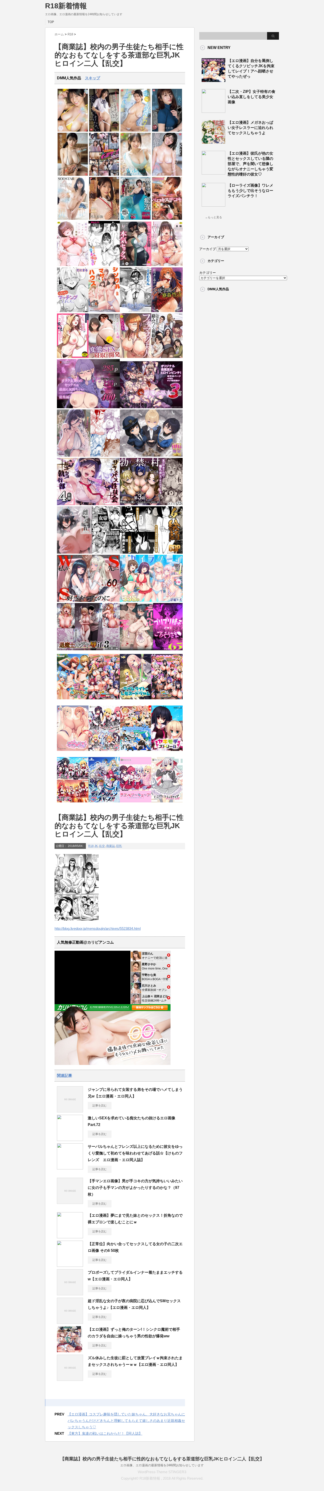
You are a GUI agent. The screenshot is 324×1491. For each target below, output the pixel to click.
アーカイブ (207, 249)
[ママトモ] (72, 752)
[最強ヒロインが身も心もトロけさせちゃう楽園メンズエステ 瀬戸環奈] (72, 130)
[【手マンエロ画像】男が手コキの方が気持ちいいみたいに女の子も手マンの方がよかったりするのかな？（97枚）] (70, 1202)
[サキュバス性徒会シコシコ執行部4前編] (88, 504)
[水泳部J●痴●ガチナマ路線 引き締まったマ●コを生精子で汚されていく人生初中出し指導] (135, 219)
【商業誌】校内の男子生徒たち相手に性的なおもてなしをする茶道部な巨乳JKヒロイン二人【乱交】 (162, 1458)
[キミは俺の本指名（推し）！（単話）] (104, 265)
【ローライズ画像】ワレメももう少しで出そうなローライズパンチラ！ (250, 190)
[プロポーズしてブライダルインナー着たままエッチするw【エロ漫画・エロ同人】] (70, 1293)
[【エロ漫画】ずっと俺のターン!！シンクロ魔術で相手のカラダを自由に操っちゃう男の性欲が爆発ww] (70, 1350)
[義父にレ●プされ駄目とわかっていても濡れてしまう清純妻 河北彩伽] (167, 130)
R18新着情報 (66, 6)
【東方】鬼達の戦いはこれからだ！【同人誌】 (105, 1433)
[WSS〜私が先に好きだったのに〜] (88, 601)
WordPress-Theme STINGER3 (162, 1472)
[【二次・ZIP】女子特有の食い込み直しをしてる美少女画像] (213, 111)
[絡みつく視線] (167, 357)
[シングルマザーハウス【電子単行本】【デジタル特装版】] (104, 311)
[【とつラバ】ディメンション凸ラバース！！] (104, 804)
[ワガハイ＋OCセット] (72, 804)
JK (96, 846)
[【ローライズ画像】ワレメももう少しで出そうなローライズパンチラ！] (213, 205)
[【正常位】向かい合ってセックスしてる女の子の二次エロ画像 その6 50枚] (70, 1265)
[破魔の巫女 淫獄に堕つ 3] (151, 407)
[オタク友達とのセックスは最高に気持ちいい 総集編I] (88, 407)
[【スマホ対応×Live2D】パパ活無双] (151, 456)
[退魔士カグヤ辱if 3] (88, 649)
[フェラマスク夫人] (135, 357)
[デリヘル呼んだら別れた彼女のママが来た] (151, 649)
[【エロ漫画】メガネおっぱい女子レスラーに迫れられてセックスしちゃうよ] (213, 142)
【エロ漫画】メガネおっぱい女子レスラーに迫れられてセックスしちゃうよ (250, 127)
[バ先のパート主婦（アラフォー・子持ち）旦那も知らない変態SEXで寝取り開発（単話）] (104, 357)
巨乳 (119, 846)
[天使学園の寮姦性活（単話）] (167, 311)
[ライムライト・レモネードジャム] (135, 701)
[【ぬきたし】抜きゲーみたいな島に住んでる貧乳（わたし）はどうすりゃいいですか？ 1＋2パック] (135, 752)
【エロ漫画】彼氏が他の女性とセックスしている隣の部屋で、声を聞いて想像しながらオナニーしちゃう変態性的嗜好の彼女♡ (250, 163)
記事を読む (100, 1105)
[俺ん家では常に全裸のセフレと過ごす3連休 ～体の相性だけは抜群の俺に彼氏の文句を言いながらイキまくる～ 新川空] (72, 219)
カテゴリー (207, 273)
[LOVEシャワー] (167, 265)
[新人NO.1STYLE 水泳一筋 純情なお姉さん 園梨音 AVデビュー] (135, 175)
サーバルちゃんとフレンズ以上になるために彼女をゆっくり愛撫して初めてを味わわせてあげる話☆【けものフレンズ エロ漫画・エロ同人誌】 (135, 1153)
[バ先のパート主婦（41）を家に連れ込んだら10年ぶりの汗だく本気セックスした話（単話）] (135, 265)
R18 (91, 846)
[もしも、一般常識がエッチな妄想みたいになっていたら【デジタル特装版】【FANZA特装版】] (72, 357)
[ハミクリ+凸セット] (104, 752)
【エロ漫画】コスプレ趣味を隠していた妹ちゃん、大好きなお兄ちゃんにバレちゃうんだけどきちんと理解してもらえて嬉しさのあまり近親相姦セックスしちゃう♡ (126, 1420)
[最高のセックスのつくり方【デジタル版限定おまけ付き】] (72, 265)
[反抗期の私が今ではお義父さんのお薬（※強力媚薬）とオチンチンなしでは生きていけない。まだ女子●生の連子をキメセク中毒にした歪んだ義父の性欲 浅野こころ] (104, 130)
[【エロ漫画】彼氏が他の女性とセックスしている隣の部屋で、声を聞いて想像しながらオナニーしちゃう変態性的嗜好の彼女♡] (213, 173)
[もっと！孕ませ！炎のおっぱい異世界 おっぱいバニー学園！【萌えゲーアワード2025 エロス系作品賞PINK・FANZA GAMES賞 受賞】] (167, 701)
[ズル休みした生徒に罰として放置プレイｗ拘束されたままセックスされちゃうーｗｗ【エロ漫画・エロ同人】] (70, 1379)
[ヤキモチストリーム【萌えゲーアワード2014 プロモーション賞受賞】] (167, 752)
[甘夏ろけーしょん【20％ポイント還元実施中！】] (72, 701)
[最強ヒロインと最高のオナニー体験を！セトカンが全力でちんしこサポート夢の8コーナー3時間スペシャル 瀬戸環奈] (135, 130)
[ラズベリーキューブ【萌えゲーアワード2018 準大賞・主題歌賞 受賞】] (135, 804)
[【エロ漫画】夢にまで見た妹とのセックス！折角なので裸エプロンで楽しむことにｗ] (70, 1236)
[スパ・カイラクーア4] (151, 601)
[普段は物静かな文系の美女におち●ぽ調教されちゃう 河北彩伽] (104, 219)
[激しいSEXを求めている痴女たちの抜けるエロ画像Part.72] (70, 1139)
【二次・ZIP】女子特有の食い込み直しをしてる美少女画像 (251, 97)
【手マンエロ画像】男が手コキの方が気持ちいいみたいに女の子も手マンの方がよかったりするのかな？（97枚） (135, 1187)
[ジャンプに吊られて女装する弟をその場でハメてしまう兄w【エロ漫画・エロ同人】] (70, 1110)
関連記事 (64, 1075)
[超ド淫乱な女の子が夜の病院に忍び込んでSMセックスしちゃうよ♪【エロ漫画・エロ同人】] (70, 1322)
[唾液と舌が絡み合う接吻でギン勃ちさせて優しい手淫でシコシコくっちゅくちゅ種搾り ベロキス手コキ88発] (167, 219)
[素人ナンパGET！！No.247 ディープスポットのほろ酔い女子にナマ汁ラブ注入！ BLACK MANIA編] (104, 175)
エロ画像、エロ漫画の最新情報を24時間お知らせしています (162, 1465)
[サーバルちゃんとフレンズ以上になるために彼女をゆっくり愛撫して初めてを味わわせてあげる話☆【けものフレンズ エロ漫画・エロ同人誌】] (70, 1167)
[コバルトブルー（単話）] (135, 311)
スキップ (92, 78)
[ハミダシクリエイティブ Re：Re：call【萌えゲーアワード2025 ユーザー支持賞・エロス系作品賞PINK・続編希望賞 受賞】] (167, 804)
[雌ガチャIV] (88, 553)
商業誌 (110, 846)
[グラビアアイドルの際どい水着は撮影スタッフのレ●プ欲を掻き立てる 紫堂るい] (72, 175)
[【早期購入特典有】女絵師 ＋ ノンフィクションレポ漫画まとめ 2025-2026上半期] (151, 553)
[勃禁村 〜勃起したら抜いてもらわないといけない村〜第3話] (151, 504)
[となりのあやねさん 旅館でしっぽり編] (88, 456)
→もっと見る (213, 217)
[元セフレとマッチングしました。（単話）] (72, 311)
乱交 (102, 846)
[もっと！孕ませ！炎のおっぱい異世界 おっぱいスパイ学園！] (104, 701)
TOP (51, 22)
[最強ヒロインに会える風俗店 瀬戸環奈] (167, 175)
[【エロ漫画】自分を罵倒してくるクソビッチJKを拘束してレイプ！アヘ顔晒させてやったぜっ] (213, 80)
